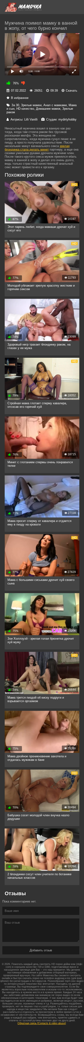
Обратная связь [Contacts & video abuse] (42, 1023)
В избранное (19, 98)
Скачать (71, 90)
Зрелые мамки (31, 105)
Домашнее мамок (48, 108)
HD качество (25, 108)
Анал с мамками (55, 105)
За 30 (15, 105)
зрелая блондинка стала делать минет (37, 147)
